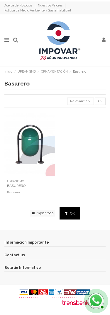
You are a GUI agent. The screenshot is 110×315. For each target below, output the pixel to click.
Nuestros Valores (50, 5)
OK (72, 213)
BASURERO (16, 186)
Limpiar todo (43, 213)
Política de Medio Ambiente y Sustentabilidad (37, 10)
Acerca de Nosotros (18, 5)
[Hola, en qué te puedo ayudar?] (95, 300)
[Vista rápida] (29, 175)
